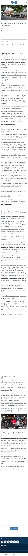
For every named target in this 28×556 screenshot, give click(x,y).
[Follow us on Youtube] (8, 541)
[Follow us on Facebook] (2, 541)
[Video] (6, 554)
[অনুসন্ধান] (22, 554)
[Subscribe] (17, 541)
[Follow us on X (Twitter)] (11, 541)
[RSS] (14, 541)
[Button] (3, 31)
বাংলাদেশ (2, 21)
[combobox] (20, 37)
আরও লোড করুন (14, 528)
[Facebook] (14, 554)
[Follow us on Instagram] (5, 541)
